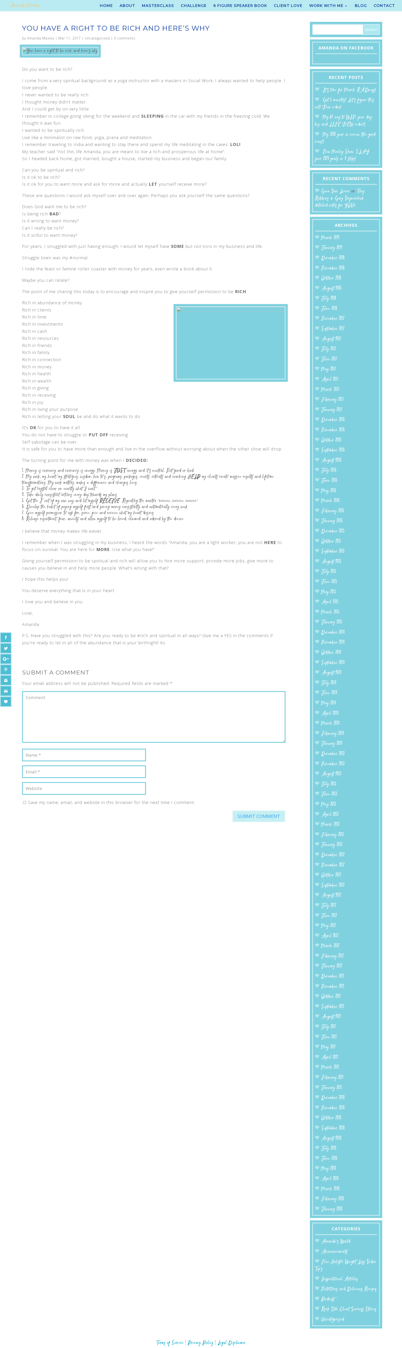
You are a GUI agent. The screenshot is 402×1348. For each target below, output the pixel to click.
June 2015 (329, 582)
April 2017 (329, 379)
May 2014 (328, 703)
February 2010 (332, 1199)
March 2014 (330, 723)
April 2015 (329, 602)
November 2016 (333, 430)
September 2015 (333, 551)
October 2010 (331, 1118)
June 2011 (329, 1037)
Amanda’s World (335, 1241)
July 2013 (328, 784)
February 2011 (332, 1077)
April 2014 (330, 713)
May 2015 (328, 592)
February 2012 (332, 956)
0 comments (124, 38)
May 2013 (328, 804)
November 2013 (333, 764)
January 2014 (331, 743)
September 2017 (333, 329)
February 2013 (332, 835)
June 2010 (329, 1158)
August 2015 (331, 561)
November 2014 (333, 642)
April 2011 (329, 1057)
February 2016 (332, 511)
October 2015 (331, 541)
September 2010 (333, 1128)
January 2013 (331, 845)
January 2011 (331, 1088)
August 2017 (331, 339)
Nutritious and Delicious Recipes (349, 1289)
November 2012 (333, 865)
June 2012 (329, 916)
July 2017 (328, 349)
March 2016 (330, 501)
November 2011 (332, 986)
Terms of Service (170, 1343)
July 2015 (328, 571)
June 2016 (329, 480)
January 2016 (331, 521)
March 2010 (330, 1189)
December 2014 (333, 632)
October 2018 (331, 278)
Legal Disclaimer (232, 1343)
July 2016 (328, 470)
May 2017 (328, 369)
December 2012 (333, 855)
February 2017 (332, 399)
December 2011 (332, 976)
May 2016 (328, 491)
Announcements (334, 1251)
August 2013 (331, 774)
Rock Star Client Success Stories (348, 1309)
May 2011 (328, 1047)
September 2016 (333, 450)
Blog (361, 6)
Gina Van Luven (335, 191)
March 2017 (330, 389)
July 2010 (328, 1148)
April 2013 (329, 814)
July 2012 (328, 905)
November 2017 (333, 318)
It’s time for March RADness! (349, 90)
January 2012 (331, 966)
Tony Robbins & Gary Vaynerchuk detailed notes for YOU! (340, 198)
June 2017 (329, 359)
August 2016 (331, 460)
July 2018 (328, 298)
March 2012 (330, 946)
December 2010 (333, 1098)
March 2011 (330, 1067)
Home (106, 6)
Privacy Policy (200, 1343)
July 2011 (328, 1027)
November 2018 (333, 268)
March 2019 (330, 238)
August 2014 (331, 673)
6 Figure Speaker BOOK (240, 6)
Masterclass (158, 6)
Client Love (288, 6)
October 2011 (331, 996)
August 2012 (331, 895)
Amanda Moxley (40, 38)
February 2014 (332, 733)
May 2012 (328, 926)
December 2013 (333, 754)
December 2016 (333, 420)
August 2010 (331, 1138)
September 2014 (333, 663)
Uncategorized (97, 38)
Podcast (328, 1299)
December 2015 (333, 531)
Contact (384, 6)
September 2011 (332, 1007)
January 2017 (331, 410)
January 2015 (331, 622)
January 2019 (331, 248)
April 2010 (330, 1179)
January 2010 (331, 1209)
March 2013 (330, 824)
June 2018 (329, 308)
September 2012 (333, 885)
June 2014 (329, 693)
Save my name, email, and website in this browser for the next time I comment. (111, 802)
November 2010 (333, 1108)
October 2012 (331, 875)
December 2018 (333, 258)
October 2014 (331, 652)
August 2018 (331, 288)
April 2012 (329, 936)
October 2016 (331, 440)
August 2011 (331, 1017)
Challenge (194, 6)
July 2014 (328, 683)
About (127, 6)
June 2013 (329, 794)
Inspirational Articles (339, 1279)
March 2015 (330, 612)
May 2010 (328, 1168)
